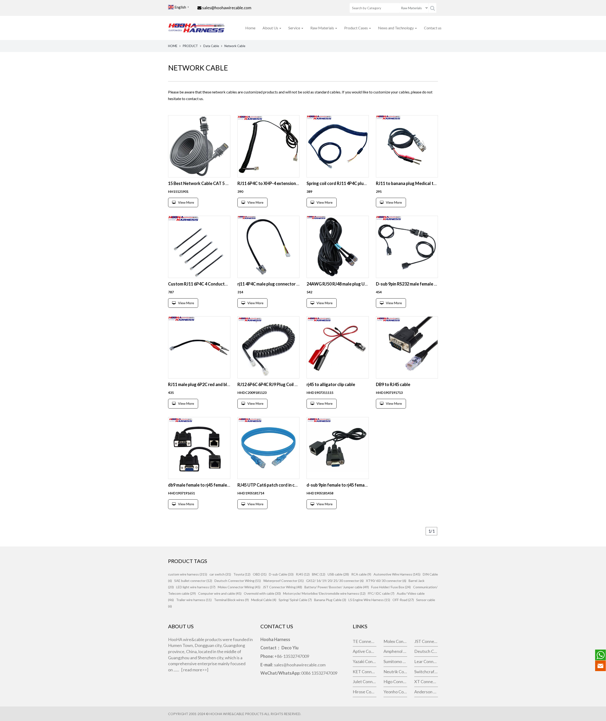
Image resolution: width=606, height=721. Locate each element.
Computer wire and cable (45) (219, 593)
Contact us (432, 28)
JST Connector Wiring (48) (282, 587)
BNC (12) (318, 574)
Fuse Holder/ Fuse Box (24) (391, 587)
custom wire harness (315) (187, 574)
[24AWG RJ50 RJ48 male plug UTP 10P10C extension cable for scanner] (338, 247)
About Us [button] (271, 28)
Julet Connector (364, 681)
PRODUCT (190, 46)
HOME (172, 46)
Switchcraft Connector (426, 671)
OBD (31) (260, 574)
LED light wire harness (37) (195, 587)
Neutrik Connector (395, 671)
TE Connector (364, 641)
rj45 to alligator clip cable (331, 384)
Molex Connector (395, 641)
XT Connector (426, 681)
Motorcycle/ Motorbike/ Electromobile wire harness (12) (324, 593)
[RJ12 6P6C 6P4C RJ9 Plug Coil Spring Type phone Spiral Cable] (268, 347)
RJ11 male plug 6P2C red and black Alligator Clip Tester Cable (226, 384)
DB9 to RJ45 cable (393, 384)
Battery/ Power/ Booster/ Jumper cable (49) (336, 587)
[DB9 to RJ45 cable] (407, 347)
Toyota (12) (241, 574)
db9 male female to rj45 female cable (203, 485)
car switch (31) (220, 574)
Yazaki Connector (364, 661)
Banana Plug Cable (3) (330, 600)
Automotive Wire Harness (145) (397, 574)
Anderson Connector (426, 691)
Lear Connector (426, 661)
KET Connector (364, 671)
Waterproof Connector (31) (283, 581)
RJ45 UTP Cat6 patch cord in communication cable (285, 485)
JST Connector (426, 641)
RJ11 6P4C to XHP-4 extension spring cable (278, 183)
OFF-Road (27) (403, 600)
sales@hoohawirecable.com (226, 7)
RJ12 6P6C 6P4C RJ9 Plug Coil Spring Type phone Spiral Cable (295, 384)
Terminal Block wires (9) (231, 600)
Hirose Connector (364, 691)
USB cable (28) (338, 574)
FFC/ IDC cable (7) (381, 593)
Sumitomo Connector (395, 661)
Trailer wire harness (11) (194, 600)
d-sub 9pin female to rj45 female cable (343, 485)
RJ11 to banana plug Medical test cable (413, 183)
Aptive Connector (364, 651)
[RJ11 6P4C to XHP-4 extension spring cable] (268, 146)
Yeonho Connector (395, 691)
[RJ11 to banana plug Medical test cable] (407, 146)
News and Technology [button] (396, 28)
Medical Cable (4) (263, 600)
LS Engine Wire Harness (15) (369, 600)
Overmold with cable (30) (262, 593)
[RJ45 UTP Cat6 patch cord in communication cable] (268, 448)
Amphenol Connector (395, 651)
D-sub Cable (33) (281, 574)
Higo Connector (395, 681)
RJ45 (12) (303, 574)
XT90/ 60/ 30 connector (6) (386, 581)
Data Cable (211, 46)
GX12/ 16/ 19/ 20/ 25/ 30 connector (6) (335, 581)
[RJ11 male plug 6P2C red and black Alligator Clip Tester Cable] (199, 347)
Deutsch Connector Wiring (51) (237, 581)
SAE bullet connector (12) (193, 581)
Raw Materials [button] (322, 28)
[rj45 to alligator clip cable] (338, 347)
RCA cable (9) (361, 574)
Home (250, 28)
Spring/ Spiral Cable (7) (295, 600)
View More (186, 202)
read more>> (195, 669)
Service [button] (294, 28)
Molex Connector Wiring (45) (239, 587)
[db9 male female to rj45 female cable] (199, 448)
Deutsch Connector (426, 651)
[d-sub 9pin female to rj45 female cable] (338, 448)
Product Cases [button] (356, 28)
